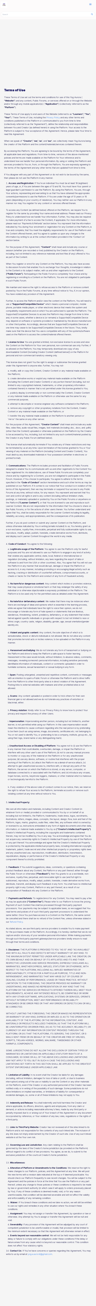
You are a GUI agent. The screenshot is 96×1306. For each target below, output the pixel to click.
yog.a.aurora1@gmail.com (40, 1254)
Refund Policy (16, 922)
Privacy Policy (53, 117)
